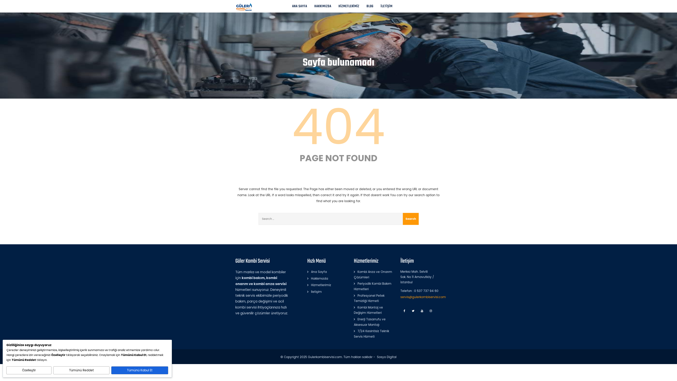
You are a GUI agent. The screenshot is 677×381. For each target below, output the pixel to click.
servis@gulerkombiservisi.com (423, 297)
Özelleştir (29, 370)
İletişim (386, 6)
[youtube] (422, 311)
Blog (370, 6)
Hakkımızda (322, 6)
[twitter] (413, 311)
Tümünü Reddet (81, 370)
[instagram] (431, 311)
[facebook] (404, 311)
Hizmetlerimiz (348, 6)
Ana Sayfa (299, 6)
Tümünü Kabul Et (140, 370)
